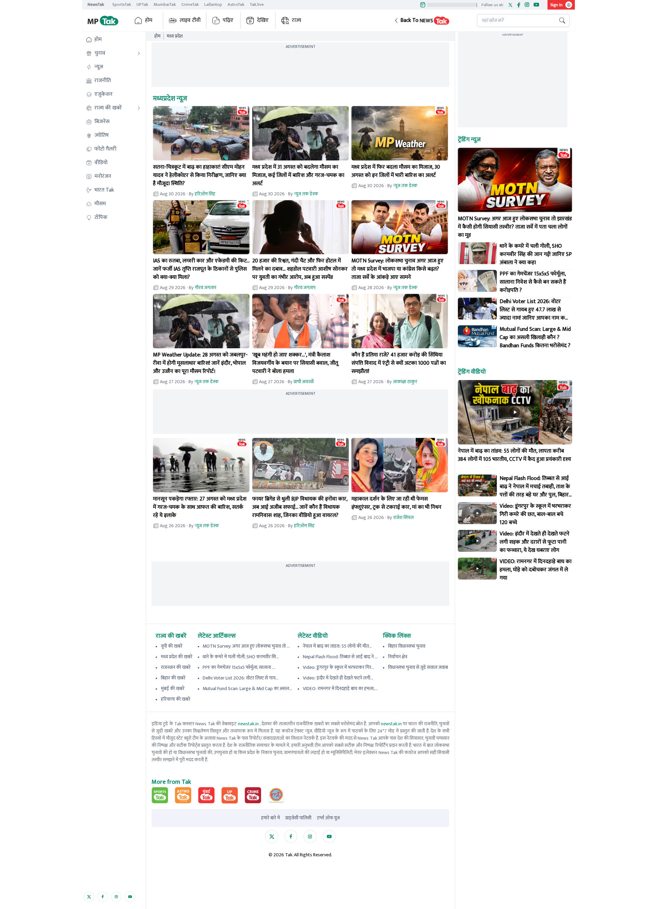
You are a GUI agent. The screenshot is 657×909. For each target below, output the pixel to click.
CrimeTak (190, 4)
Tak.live (257, 4)
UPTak (142, 4)
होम (148, 20)
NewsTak (96, 4)
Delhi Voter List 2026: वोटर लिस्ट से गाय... (241, 678)
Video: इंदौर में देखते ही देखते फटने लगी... (338, 678)
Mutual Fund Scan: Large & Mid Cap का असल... (247, 688)
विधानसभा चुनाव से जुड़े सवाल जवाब (418, 667)
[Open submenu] (139, 53)
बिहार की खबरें (173, 678)
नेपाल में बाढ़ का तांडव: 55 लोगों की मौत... (337, 646)
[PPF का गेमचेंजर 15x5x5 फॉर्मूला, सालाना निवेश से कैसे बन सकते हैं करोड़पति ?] (477, 281)
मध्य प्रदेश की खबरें (176, 657)
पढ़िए (228, 20)
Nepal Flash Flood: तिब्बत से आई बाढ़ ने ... (340, 657)
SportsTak (121, 4)
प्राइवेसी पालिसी (298, 818)
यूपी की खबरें (171, 646)
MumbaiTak (165, 4)
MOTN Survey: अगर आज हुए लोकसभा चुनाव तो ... (246, 646)
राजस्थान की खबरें (176, 667)
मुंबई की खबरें (172, 688)
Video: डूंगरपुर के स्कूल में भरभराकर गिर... (338, 667)
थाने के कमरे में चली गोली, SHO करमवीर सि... (241, 657)
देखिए (263, 20)
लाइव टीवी (190, 20)
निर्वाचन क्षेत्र (397, 657)
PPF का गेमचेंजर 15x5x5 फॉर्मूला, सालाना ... (239, 667)
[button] (430, 20)
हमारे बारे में (270, 818)
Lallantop (213, 4)
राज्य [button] (296, 20)
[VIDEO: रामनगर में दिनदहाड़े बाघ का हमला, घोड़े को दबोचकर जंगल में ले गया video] (477, 569)
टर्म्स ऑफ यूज (328, 818)
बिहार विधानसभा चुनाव (406, 646)
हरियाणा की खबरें (175, 699)
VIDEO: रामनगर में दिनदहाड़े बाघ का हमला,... (340, 688)
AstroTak (236, 4)
